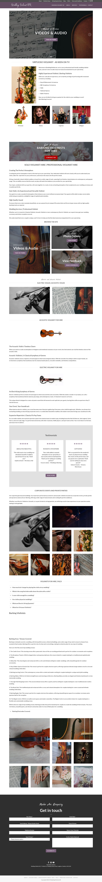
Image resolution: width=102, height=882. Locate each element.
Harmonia (81, 125)
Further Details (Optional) (72, 837)
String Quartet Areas (57, 1)
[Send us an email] (90, 1)
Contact (85, 1)
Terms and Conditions (77, 1)
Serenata (41, 125)
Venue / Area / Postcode (72, 830)
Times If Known (72, 823)
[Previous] (12, 34)
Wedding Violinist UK (58, 5)
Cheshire (64, 866)
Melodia (20, 125)
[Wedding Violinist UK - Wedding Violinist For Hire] (25, 5)
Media (68, 5)
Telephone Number (29, 830)
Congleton (59, 866)
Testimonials (83, 5)
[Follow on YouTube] (92, 1)
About (40, 1)
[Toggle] (10, 587)
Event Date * (72, 816)
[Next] (89, 34)
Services (74, 5)
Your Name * (29, 816)
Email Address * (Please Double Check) (29, 823)
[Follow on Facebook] (48, 863)
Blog (65, 1)
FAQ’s (68, 1)
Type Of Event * (29, 837)
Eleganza (61, 125)
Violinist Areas (46, 1)
